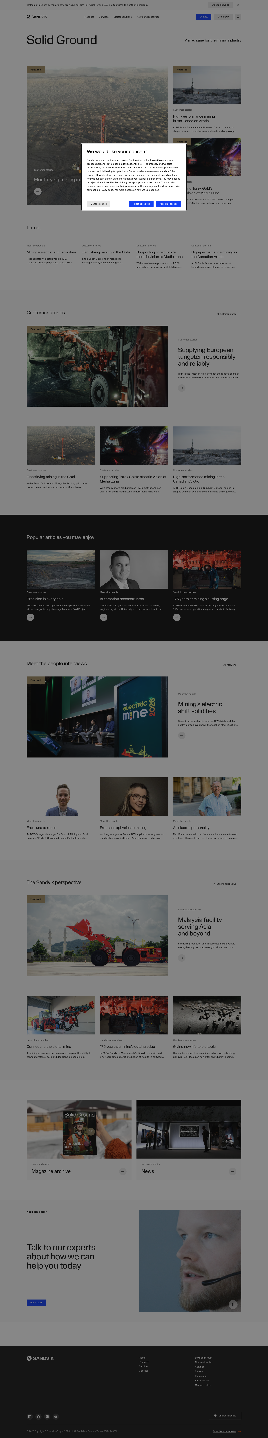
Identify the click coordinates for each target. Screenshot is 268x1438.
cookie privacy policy (102, 190)
